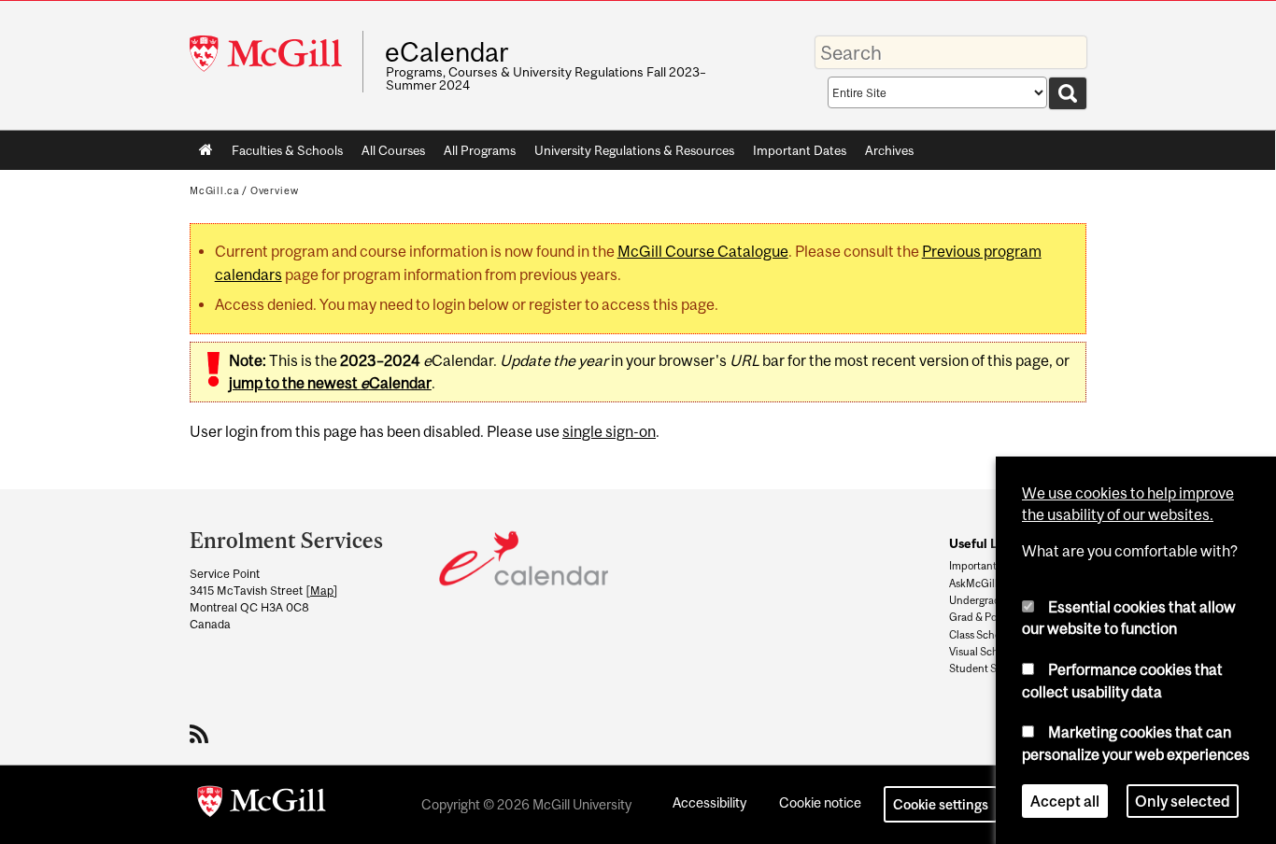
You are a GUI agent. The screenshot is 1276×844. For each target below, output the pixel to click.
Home (206, 150)
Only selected (1182, 801)
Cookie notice (820, 802)
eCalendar (446, 52)
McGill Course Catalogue (702, 251)
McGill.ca (214, 190)
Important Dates (799, 150)
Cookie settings (940, 804)
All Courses (393, 150)
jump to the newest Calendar (330, 382)
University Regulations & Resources (634, 150)
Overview (274, 190)
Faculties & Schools (282, 154)
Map (321, 591)
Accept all (1064, 801)
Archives (889, 150)
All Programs (480, 150)
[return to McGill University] (261, 804)
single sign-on (609, 431)
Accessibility (709, 802)
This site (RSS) (202, 734)
